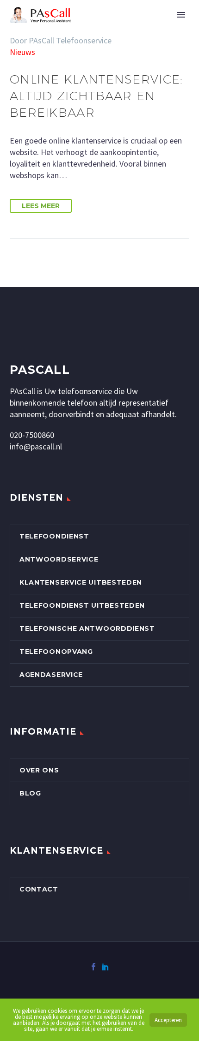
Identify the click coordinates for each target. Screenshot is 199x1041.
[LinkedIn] (105, 966)
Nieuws (22, 52)
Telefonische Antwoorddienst (87, 628)
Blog (30, 793)
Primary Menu (181, 15)
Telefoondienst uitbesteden (82, 605)
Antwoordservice (59, 559)
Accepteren (168, 1020)
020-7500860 (32, 435)
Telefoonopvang (56, 651)
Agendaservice (51, 674)
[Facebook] (93, 966)
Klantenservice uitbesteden (80, 582)
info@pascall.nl (36, 446)
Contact (38, 889)
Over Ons (39, 770)
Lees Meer (41, 206)
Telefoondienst (54, 536)
